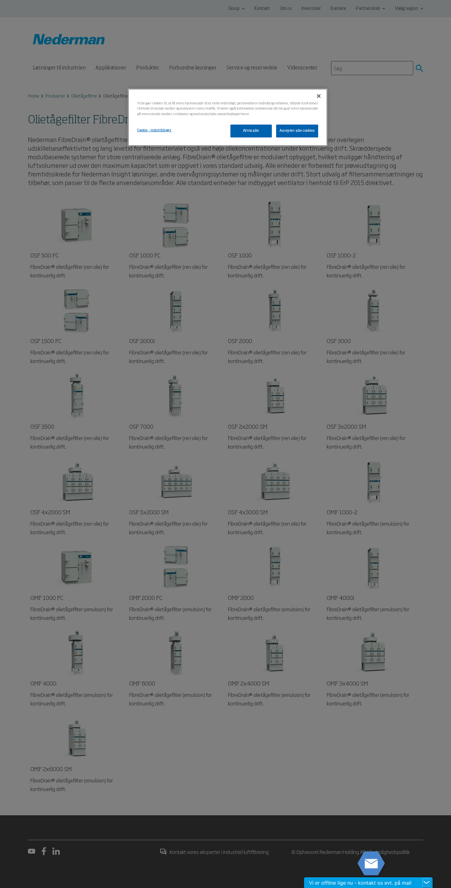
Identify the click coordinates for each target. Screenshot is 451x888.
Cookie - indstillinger (154, 130)
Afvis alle (251, 131)
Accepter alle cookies (297, 131)
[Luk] (319, 96)
